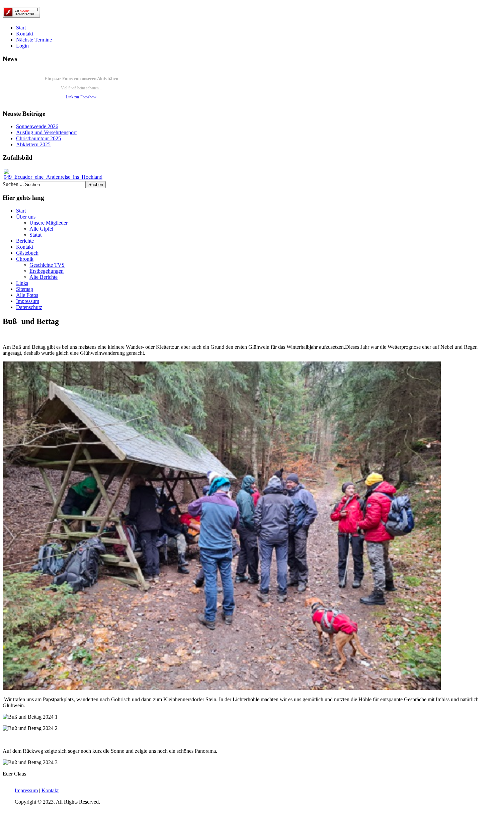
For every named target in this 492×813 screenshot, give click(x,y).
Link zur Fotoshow (81, 97)
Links (22, 283)
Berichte (25, 241)
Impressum (27, 301)
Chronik (24, 259)
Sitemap (24, 289)
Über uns (25, 217)
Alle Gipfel (41, 229)
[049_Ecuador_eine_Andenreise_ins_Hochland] (53, 177)
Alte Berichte (43, 277)
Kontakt (24, 33)
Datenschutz (29, 307)
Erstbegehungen (46, 271)
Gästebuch (27, 253)
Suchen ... (13, 184)
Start (21, 27)
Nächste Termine (34, 40)
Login (22, 46)
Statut (35, 235)
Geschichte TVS (47, 265)
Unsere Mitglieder (48, 223)
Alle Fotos (27, 295)
